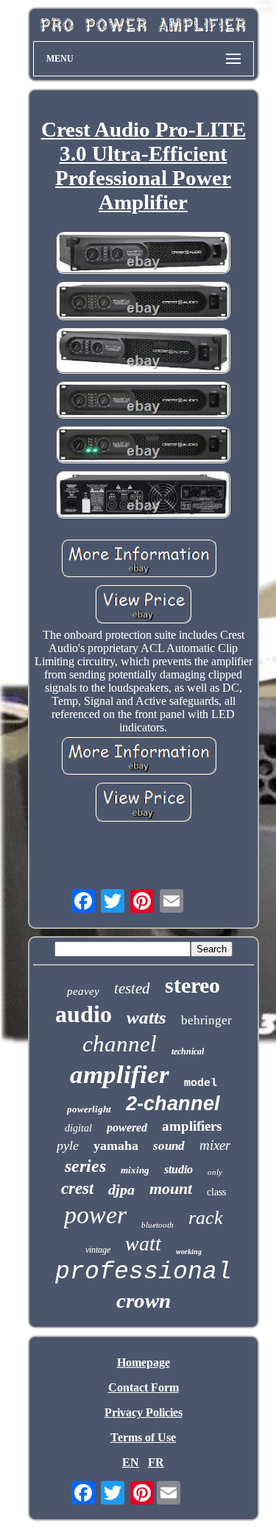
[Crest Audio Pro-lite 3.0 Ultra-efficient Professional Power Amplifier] (143, 254)
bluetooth (157, 1224)
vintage (97, 1250)
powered (127, 1127)
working (189, 1252)
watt (143, 1243)
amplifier (119, 1074)
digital (78, 1128)
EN (130, 1462)
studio (178, 1169)
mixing (135, 1170)
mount (170, 1188)
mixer (214, 1145)
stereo (192, 985)
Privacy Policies (144, 1412)
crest (77, 1188)
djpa (121, 1189)
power (95, 1214)
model (200, 1083)
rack (205, 1217)
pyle (68, 1145)
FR (156, 1462)
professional (143, 1272)
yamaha (115, 1145)
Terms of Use (143, 1437)
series (85, 1166)
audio (83, 1014)
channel (119, 1044)
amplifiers (192, 1126)
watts (146, 1017)
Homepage (143, 1362)
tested (132, 988)
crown (143, 1300)
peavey (83, 991)
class (216, 1192)
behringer (206, 1020)
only (215, 1171)
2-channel (173, 1104)
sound (169, 1146)
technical (187, 1051)
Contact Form (143, 1387)
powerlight (89, 1109)
